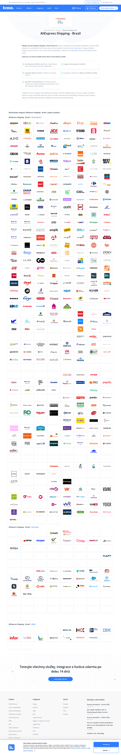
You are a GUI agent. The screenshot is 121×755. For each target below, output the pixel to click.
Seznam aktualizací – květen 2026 (98, 717)
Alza (34, 714)
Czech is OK (108, 2)
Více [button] (56, 8)
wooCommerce (37, 717)
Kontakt (65, 704)
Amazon (35, 707)
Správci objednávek (75, 48)
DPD (34, 731)
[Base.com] (8, 8)
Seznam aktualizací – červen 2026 (98, 704)
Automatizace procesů (15, 731)
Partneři (65, 714)
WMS (34, 624)
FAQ (64, 711)
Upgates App (36, 724)
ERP (10, 724)
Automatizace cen (14, 717)
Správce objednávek (15, 707)
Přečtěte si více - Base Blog (95, 733)
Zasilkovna (36, 727)
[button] (77, 8)
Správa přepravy (13, 727)
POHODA (35, 734)
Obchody (35, 527)
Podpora (65, 707)
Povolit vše (106, 744)
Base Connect (13, 734)
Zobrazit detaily (28, 750)
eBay (34, 711)
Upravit (105, 750)
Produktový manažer (15, 714)
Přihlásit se (92, 8)
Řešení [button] (29, 8)
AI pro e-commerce (14, 738)
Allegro (35, 704)
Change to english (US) (92, 2)
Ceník (49, 8)
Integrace (40, 8)
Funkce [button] (18, 8)
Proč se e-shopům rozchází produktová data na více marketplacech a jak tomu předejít (100, 725)
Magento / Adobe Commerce (41, 721)
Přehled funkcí (13, 704)
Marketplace (36, 117)
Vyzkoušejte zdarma (107, 8)
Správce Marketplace (15, 711)
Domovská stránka (49, 30)
